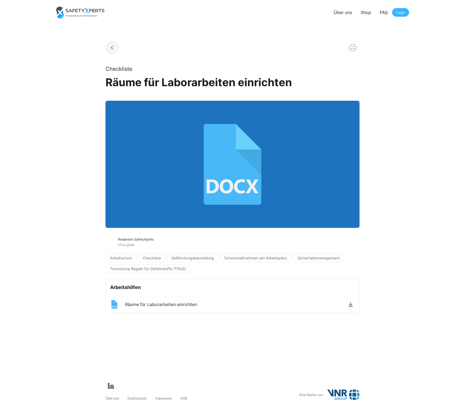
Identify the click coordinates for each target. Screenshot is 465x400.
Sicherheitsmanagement (318, 258)
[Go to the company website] (343, 394)
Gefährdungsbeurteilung (192, 258)
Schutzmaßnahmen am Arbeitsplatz (255, 258)
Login (400, 13)
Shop (366, 12)
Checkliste (152, 258)
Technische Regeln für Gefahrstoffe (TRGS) (148, 268)
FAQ (384, 12)
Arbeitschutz (121, 258)
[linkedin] (110, 386)
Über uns (343, 12)
